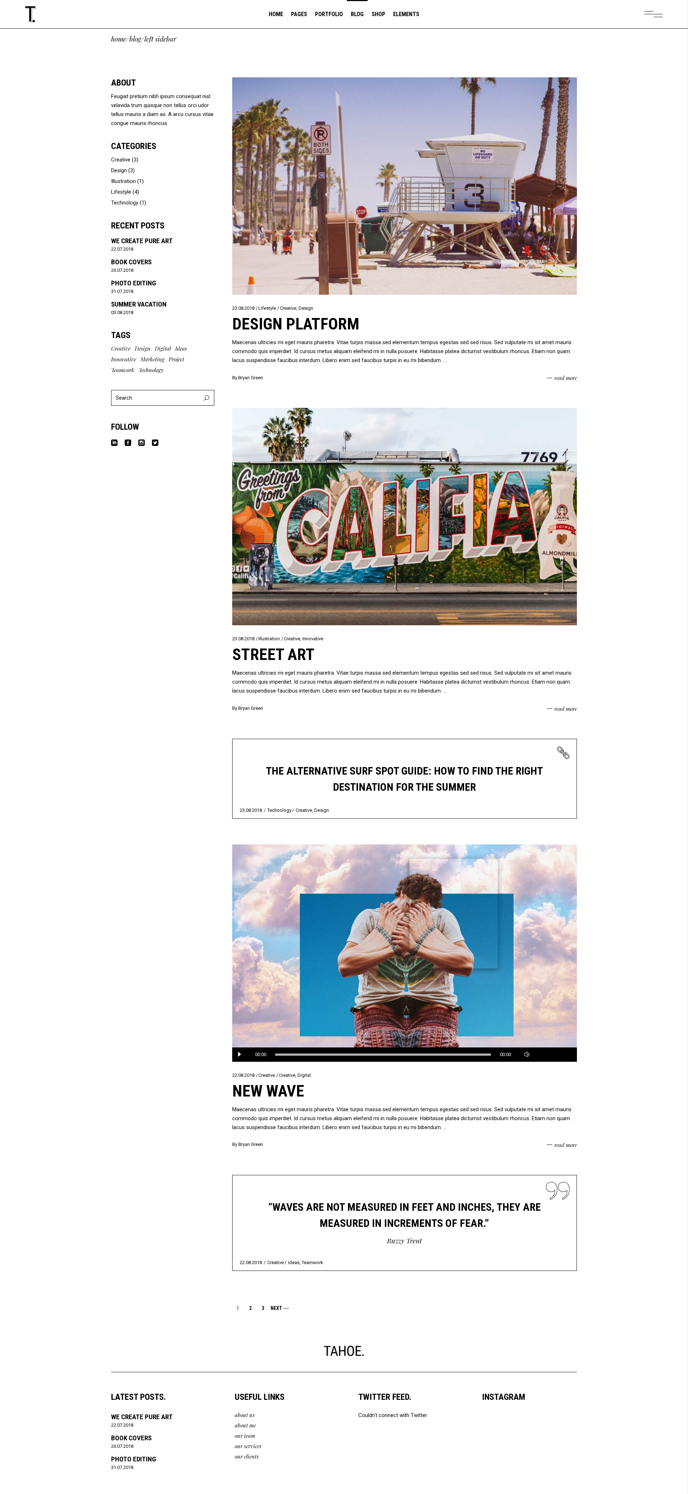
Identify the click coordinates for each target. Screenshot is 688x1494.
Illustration (269, 638)
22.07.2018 (122, 249)
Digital (304, 1075)
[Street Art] (404, 516)
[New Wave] (404, 953)
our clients (247, 1456)
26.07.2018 (122, 270)
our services (248, 1446)
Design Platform (295, 323)
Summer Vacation (139, 304)
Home (118, 38)
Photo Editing (133, 283)
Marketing (152, 359)
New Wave (268, 1090)
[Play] (239, 1054)
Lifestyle (267, 308)
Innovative (312, 638)
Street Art (273, 654)
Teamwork (312, 1262)
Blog (135, 38)
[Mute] (527, 1054)
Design (305, 308)
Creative (288, 308)
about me (245, 1425)
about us (245, 1414)
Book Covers (131, 262)
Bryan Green (250, 377)
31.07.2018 (122, 291)
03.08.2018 (122, 312)
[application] (404, 1054)
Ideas (294, 1262)
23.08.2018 (243, 308)
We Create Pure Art (142, 241)
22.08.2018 (243, 1075)
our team (245, 1435)
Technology (279, 810)
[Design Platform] (404, 186)
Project (176, 359)
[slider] (552, 1054)
